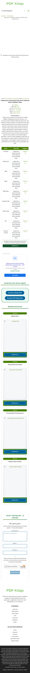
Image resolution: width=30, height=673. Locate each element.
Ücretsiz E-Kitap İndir (15, 293)
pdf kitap (5, 669)
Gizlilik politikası (15, 611)
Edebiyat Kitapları (15, 640)
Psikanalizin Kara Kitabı (15, 364)
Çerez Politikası (15, 613)
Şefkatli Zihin (15, 316)
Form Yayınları (26, 98)
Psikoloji (7, 98)
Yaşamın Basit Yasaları (15, 461)
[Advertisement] (15, 37)
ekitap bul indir (10, 669)
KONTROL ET (15, 245)
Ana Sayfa (3, 16)
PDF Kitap (14, 667)
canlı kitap (16, 669)
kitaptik (25, 669)
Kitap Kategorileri (7, 10)
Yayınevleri (15, 634)
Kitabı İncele (15, 354)
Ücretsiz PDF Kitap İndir (15, 298)
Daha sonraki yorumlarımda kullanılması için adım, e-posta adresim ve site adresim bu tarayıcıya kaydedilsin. (15, 560)
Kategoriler (15, 632)
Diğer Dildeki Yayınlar (15, 638)
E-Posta (14, 550)
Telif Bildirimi (15, 620)
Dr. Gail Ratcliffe (15, 98)
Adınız (14, 543)
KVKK (15, 615)
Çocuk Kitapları (15, 636)
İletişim (15, 622)
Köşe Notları (15, 617)
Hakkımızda (15, 609)
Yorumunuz (15, 531)
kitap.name (21, 669)
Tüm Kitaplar (10, 16)
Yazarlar (15, 630)
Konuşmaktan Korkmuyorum (15, 413)
